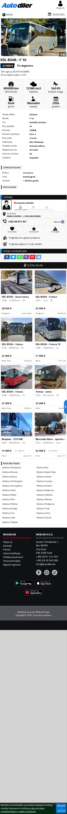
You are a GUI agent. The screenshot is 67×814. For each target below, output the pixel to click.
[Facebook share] (7, 257)
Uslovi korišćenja (11, 553)
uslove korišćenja (9, 811)
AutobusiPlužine (10, 503)
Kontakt (7, 546)
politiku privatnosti (27, 811)
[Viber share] (26, 257)
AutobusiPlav (8, 499)
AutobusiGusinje (44, 481)
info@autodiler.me (45, 564)
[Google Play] (23, 583)
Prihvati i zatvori (61, 808)
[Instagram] (46, 573)
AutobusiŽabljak (10, 522)
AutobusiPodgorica (46, 503)
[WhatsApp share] (19, 257)
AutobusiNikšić (9, 494)
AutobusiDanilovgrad (12, 481)
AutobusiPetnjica (45, 494)
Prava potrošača (11, 561)
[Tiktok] (54, 573)
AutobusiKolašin (44, 485)
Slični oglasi (35, 265)
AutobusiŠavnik (44, 517)
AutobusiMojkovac (45, 490)
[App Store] (44, 583)
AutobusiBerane (10, 472)
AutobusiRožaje (9, 508)
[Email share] (32, 257)
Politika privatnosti (13, 557)
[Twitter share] (13, 257)
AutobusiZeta (8, 517)
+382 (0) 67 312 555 (47, 556)
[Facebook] (38, 573)
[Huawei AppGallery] (33, 593)
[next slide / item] (64, 37)
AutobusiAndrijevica (11, 467)
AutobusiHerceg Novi (12, 485)
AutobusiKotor (9, 490)
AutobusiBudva (9, 476)
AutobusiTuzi (8, 513)
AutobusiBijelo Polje (46, 472)
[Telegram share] (38, 257)
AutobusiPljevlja (44, 499)
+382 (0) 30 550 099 (47, 560)
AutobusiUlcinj (43, 513)
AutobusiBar (42, 467)
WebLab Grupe (42, 612)
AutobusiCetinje (44, 476)
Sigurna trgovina (11, 564)
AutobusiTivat (43, 508)
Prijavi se (7, 542)
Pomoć (7, 549)
